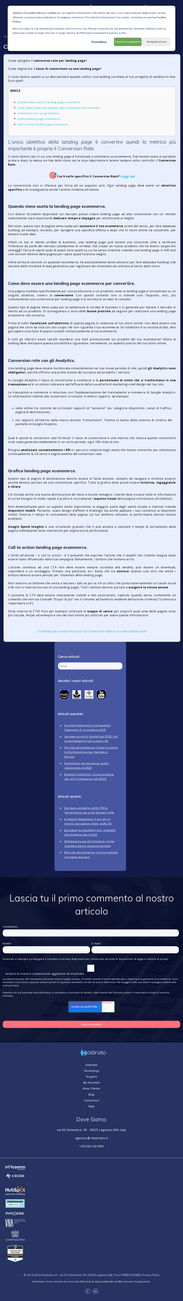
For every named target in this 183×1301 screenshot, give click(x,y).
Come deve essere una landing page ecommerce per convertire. (58, 107)
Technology (91, 1071)
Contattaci (91, 1100)
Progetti (91, 1076)
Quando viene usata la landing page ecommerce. (49, 102)
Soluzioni (91, 1065)
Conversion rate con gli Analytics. (38, 113)
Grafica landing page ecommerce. (39, 119)
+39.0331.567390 (91, 1146)
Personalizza (99, 41)
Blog (91, 1094)
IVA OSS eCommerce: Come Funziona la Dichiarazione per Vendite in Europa (91, 752)
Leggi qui (127, 176)
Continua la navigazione (128, 41)
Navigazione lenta (156, 41)
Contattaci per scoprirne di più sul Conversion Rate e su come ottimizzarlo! (92, 631)
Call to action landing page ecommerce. (43, 124)
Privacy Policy (150, 1275)
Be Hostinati (91, 1082)
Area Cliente (91, 1088)
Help (91, 1106)
